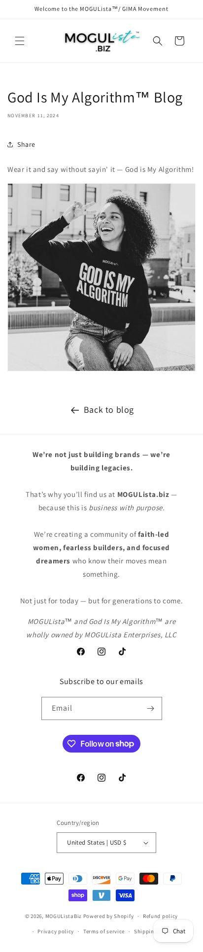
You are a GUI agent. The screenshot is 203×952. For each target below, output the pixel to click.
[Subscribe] (151, 708)
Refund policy (160, 916)
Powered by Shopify (108, 916)
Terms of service (104, 931)
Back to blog (109, 409)
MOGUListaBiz (63, 916)
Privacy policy (55, 931)
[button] (20, 41)
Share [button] (26, 144)
